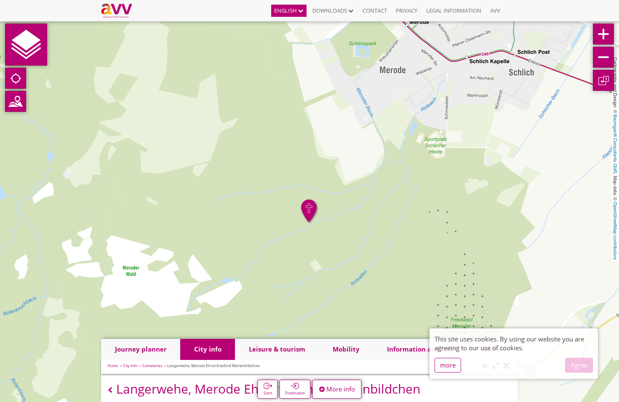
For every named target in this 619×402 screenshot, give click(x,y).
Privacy (406, 10)
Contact (375, 10)
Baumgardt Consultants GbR (615, 143)
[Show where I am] (15, 78)
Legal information (453, 10)
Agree (579, 365)
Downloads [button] (330, 10)
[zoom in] (603, 34)
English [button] (286, 10)
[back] (110, 390)
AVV (495, 10)
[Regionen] (15, 101)
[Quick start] (26, 45)
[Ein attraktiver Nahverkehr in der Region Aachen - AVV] (120, 10)
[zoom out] (603, 57)
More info (340, 389)
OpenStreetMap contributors (615, 231)
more (448, 365)
